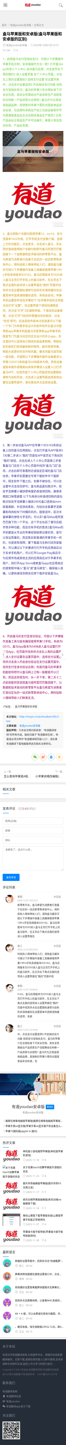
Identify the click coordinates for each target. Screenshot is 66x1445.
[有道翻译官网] (33, 8)
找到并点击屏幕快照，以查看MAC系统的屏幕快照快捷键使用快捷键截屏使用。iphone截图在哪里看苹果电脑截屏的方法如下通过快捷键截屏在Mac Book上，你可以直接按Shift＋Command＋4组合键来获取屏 (39, 1300)
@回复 (57, 896)
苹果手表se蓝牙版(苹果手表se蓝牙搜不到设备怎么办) (34, 1126)
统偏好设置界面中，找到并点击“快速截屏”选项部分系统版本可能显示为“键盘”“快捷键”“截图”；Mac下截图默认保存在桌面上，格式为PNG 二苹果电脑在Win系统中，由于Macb (39, 1261)
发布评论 (11, 877)
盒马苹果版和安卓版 (26, 706)
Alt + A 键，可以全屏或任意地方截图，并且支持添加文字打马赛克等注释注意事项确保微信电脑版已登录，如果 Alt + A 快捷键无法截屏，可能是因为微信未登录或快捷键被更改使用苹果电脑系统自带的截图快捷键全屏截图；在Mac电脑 (39, 1313)
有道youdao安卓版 (20, 25)
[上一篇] (3, 654)
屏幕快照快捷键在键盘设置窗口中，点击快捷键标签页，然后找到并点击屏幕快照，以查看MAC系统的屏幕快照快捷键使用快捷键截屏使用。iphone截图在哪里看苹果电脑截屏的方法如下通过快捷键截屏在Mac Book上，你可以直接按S (39, 1274)
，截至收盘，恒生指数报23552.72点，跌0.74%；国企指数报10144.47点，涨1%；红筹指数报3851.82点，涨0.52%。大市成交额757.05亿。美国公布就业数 (39, 1326)
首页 (4, 25)
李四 (19, 896)
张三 (19, 945)
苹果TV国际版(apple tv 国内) (21, 1131)
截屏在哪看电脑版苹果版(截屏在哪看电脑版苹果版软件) (35, 1120)
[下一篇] (62, 654)
